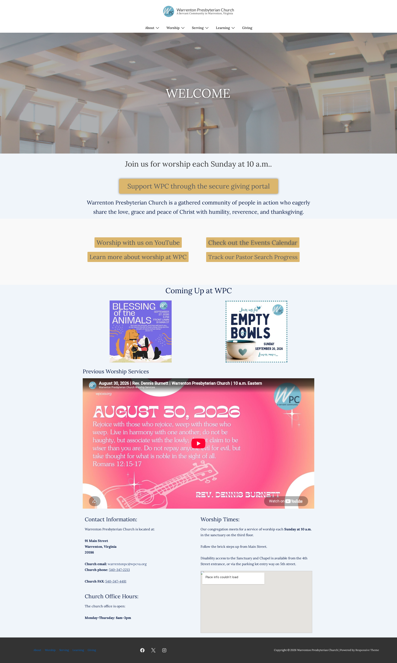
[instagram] (164, 650)
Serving (198, 28)
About (149, 28)
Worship (173, 28)
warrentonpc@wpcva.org (127, 564)
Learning (223, 28)
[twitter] (153, 650)
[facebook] (142, 650)
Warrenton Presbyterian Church (205, 9)
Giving (247, 28)
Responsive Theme (367, 650)
